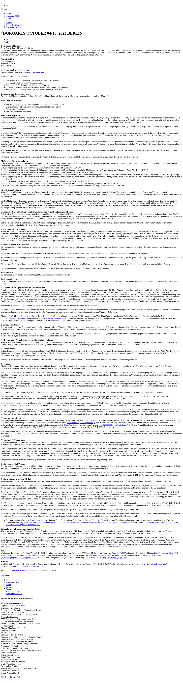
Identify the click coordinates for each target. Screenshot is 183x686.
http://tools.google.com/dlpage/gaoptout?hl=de (20, 557)
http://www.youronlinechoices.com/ (57, 318)
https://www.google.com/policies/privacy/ (150, 564)
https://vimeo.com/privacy (164, 553)
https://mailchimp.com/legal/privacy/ (81, 423)
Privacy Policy (16, 677)
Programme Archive (14, 27)
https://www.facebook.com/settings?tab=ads (83, 522)
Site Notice (5, 677)
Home (8, 14)
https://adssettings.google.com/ (115, 557)
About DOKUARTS (14, 25)
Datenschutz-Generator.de (20, 570)
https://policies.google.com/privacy (107, 555)
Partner (9, 20)
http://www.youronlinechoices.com (118, 522)
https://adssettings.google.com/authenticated (26, 566)
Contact (9, 23)
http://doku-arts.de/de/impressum (31, 72)
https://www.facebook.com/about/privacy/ (40, 522)
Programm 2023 (12, 16)
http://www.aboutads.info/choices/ (14, 318)
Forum (8, 18)
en (7, 5)
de (7, 3)
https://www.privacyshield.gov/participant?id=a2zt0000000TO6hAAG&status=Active (98, 425)
